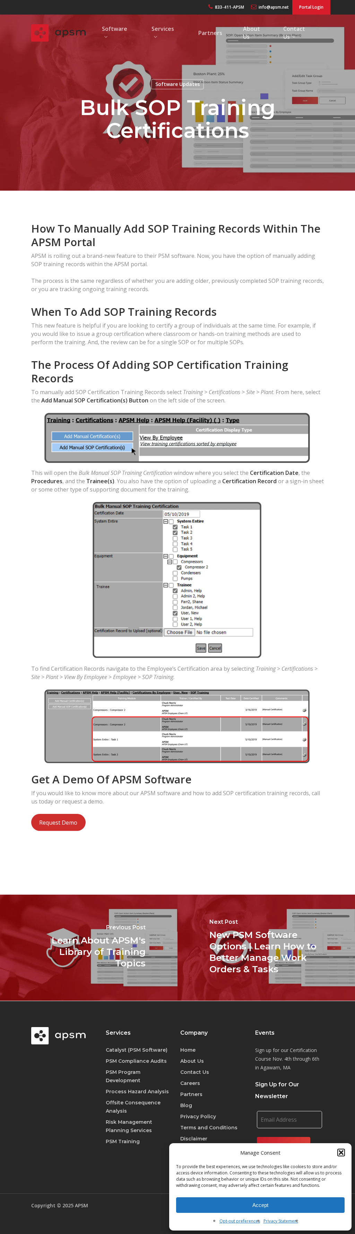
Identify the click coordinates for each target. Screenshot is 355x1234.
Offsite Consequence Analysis (133, 1107)
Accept (260, 1205)
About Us (192, 1061)
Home (188, 1050)
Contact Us (194, 1072)
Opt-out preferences (239, 1221)
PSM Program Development (123, 1076)
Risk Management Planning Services (129, 1126)
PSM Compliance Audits (136, 1061)
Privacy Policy (198, 1116)
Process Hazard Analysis (137, 1091)
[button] (341, 1152)
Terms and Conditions (208, 1127)
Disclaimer (193, 1139)
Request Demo (58, 822)
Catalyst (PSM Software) (136, 1050)
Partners (191, 1094)
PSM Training (123, 1141)
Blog (186, 1105)
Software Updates (177, 84)
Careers (190, 1083)
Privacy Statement (280, 1221)
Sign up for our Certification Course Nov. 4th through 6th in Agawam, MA (287, 1059)
